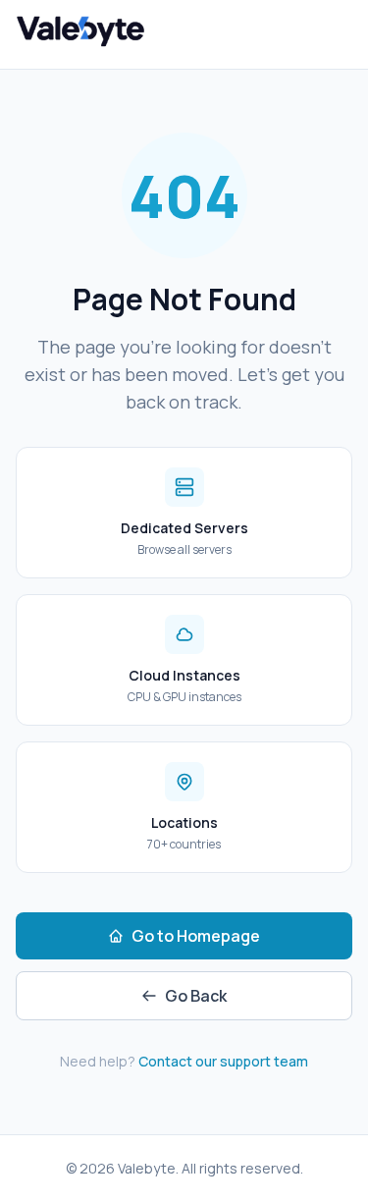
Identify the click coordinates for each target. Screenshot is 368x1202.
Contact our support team (223, 1061)
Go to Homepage (195, 936)
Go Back (196, 996)
